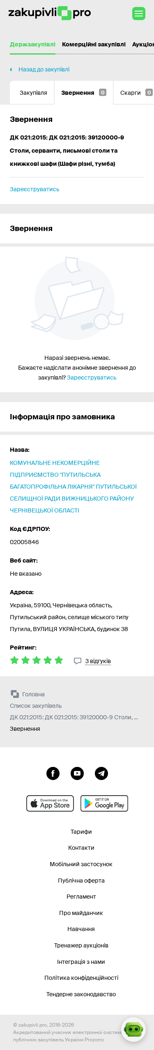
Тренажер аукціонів (81, 945)
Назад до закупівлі (43, 69)
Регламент (81, 896)
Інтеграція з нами (81, 961)
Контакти (81, 847)
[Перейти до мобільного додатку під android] (104, 803)
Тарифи (81, 831)
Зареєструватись (34, 189)
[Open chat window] (133, 1029)
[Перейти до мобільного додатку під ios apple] (50, 803)
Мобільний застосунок (81, 864)
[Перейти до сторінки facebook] (53, 772)
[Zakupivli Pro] (50, 13)
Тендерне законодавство (81, 994)
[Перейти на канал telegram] (101, 772)
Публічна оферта (81, 880)
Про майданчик (81, 913)
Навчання (81, 929)
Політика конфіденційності (81, 977)
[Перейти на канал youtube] (77, 772)
